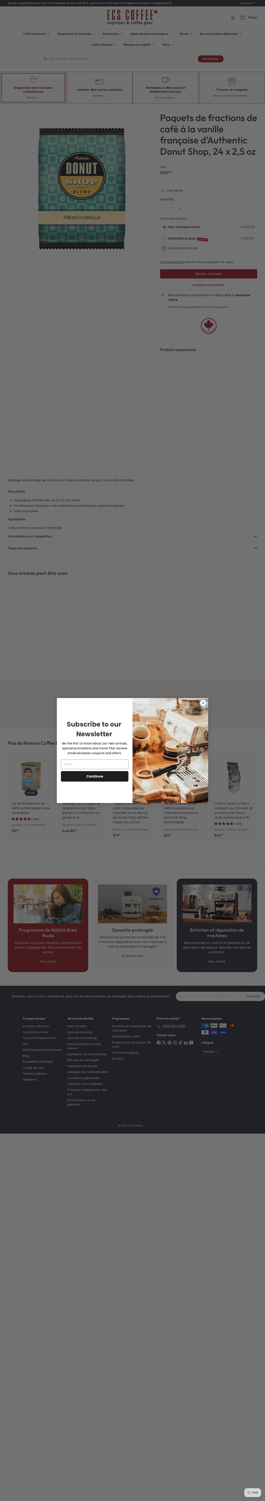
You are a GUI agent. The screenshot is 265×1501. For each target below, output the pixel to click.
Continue (94, 776)
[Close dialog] (203, 703)
